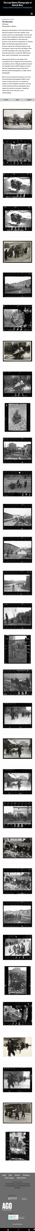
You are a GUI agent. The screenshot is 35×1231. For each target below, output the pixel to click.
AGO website (21, 1178)
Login (4, 1175)
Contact (17, 1175)
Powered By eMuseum (17, 1224)
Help (10, 1175)
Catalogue (26, 1175)
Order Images (9, 1178)
